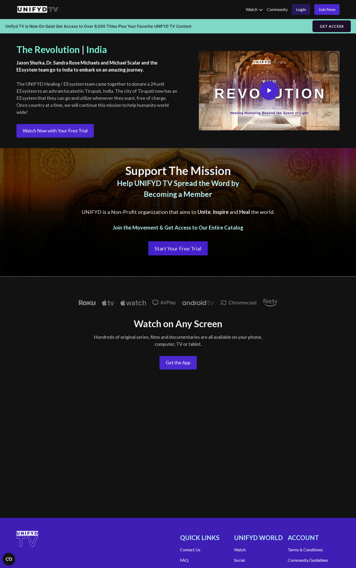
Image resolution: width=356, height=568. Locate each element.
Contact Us (190, 549)
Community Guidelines (308, 560)
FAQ (184, 560)
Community (277, 9)
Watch (252, 9)
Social (239, 560)
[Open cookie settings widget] (9, 559)
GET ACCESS (331, 26)
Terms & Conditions (305, 549)
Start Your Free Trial (178, 248)
